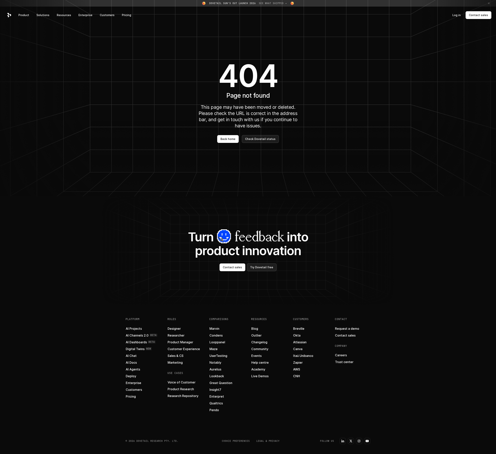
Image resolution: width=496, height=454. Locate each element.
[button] (9, 15)
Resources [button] (64, 15)
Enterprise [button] (85, 15)
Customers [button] (107, 15)
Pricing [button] (126, 15)
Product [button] (23, 15)
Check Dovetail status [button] (260, 139)
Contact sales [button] (478, 15)
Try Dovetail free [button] (261, 267)
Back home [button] (227, 139)
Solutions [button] (42, 15)
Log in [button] (456, 15)
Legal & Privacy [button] (268, 441)
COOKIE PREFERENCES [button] (236, 441)
